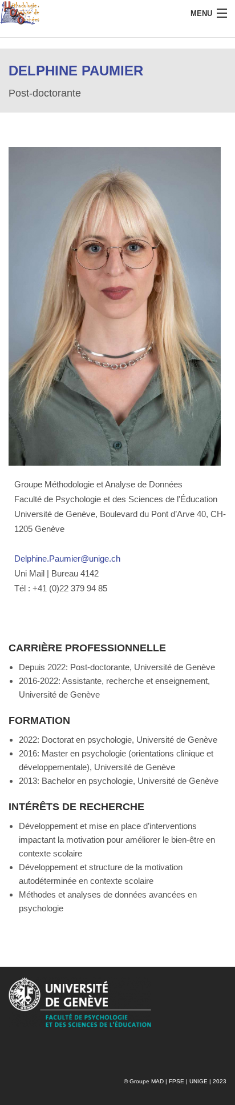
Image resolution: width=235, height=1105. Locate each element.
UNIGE (198, 1081)
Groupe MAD (146, 1081)
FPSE (176, 1081)
